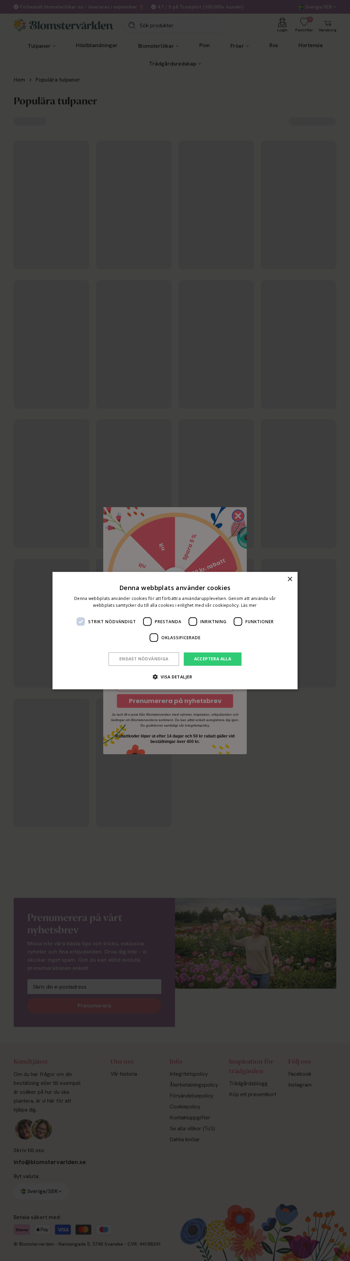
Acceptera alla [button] (212, 659)
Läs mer (249, 605)
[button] (175, 677)
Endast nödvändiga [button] (144, 659)
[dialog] (175, 630)
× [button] (289, 579)
